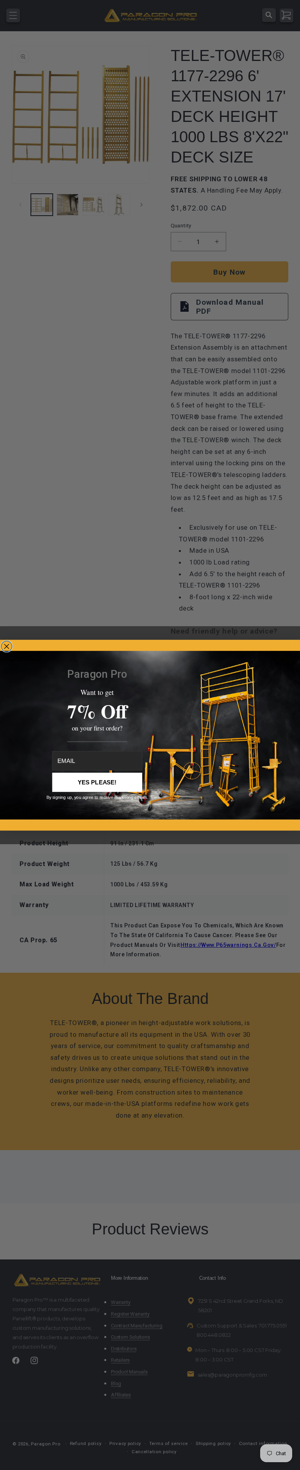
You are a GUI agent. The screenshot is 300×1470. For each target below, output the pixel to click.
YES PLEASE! (97, 782)
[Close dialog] (6, 646)
